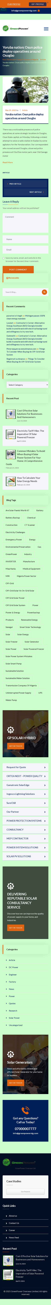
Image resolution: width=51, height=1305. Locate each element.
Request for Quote (16, 767)
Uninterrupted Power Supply (18, 692)
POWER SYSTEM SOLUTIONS (22, 847)
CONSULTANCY (15, 829)
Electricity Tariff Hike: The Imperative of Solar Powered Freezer (30, 434)
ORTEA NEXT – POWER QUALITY (24, 776)
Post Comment (18, 269)
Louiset (10, 323)
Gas (39, 547)
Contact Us (14, 1223)
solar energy (23, 634)
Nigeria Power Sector (26, 576)
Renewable (14, 277)
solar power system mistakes (19, 656)
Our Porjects (25, 1192)
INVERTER (11, 561)
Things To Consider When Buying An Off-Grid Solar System (26, 352)
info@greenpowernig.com (24, 10)
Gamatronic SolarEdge (18, 785)
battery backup (13, 517)
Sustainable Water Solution (18, 678)
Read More (8, 162)
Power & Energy (13, 612)
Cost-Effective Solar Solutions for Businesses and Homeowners (29, 413)
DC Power (13, 967)
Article (25, 110)
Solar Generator (32, 641)
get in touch (15, 746)
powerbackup (33, 612)
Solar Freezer (12, 641)
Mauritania (11, 568)
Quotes (12, 1003)
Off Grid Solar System (15, 605)
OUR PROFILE (13, 4)
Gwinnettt (11, 336)
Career (12, 1230)
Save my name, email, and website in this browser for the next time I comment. (23, 259)
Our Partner (13, 811)
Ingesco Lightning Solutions (21, 793)
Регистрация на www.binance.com (21, 349)
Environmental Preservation (18, 547)
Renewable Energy (29, 619)
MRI (8, 576)
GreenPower (11, 554)
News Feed (14, 1237)
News (11, 989)
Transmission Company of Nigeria (21, 685)
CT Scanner (30, 525)
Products (10, 619)
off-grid (10, 583)
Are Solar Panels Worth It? (17, 510)
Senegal (9, 627)
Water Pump (11, 700)
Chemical (31, 517)
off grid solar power (15, 598)
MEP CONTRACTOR (17, 838)
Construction (11, 525)
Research (13, 1010)
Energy (32, 539)
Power (35, 605)
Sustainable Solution (15, 671)
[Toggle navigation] (46, 29)
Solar (8, 634)
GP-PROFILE (38, 4)
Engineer (13, 974)
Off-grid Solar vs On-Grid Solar (20, 590)
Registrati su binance (16, 359)
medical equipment (31, 568)
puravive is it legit (14, 316)
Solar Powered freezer (34, 649)
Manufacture (29, 561)
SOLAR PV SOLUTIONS (19, 856)
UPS (40, 692)
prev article (15, 184)
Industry (28, 554)
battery (39, 510)
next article (36, 192)
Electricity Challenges (15, 532)
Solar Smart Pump (14, 663)
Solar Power (11, 649)
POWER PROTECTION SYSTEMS (24, 820)
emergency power (14, 539)
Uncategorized (15, 1025)
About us (13, 1215)
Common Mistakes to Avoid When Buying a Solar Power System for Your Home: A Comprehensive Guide (25, 458)
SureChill (11, 802)
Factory (12, 981)
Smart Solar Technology (30, 627)
